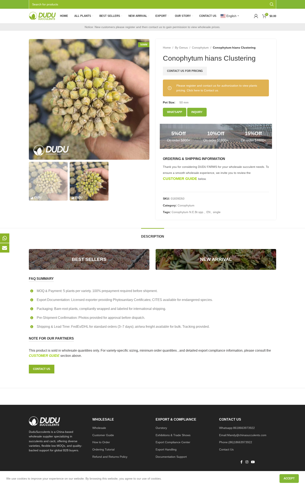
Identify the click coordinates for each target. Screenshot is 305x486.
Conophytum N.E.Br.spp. (188, 212)
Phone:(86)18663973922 (235, 442)
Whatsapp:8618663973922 (237, 428)
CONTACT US (41, 369)
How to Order (101, 442)
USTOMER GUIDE (45, 355)
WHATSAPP (174, 112)
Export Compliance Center (173, 442)
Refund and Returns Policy (109, 456)
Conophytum (200, 47)
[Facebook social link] (241, 462)
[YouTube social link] (253, 462)
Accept (289, 478)
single (217, 212)
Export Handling (166, 449)
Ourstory (161, 428)
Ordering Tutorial (103, 449)
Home (167, 47)
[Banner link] (89, 259)
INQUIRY (197, 112)
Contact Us (226, 449)
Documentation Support (171, 456)
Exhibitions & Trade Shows (173, 435)
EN (208, 212)
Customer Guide (103, 435)
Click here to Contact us (202, 90)
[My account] (256, 16)
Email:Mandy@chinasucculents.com (242, 435)
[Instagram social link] (247, 462)
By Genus (181, 47)
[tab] (152, 234)
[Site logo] (42, 15)
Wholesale (99, 428)
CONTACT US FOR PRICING (185, 70)
